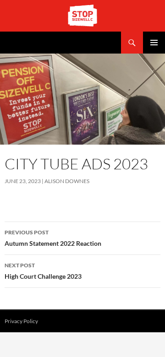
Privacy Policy (21, 321)
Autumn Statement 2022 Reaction (53, 238)
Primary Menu (154, 43)
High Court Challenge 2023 (43, 271)
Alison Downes (66, 181)
